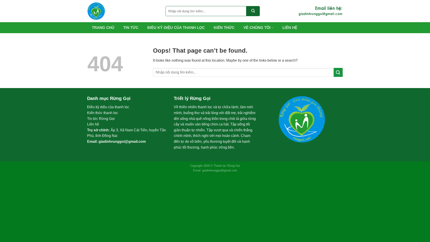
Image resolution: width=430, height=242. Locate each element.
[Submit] (253, 11)
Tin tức (130, 28)
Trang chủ (103, 28)
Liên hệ (289, 28)
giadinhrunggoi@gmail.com (122, 141)
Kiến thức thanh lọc (102, 113)
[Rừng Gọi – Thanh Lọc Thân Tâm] (123, 11)
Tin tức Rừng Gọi (101, 119)
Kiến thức (224, 28)
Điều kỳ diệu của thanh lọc (176, 28)
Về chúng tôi (257, 28)
